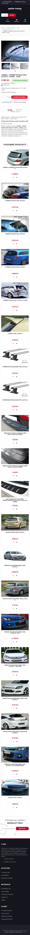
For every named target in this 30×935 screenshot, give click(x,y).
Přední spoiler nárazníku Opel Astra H (15, 566)
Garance (19, 110)
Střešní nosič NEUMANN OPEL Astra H (15, 366)
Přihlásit (23, 828)
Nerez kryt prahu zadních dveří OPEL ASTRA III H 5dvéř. (15, 433)
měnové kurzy (18, 931)
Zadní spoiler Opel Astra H (15, 532)
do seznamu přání (7, 102)
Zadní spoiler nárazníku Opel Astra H (15, 599)
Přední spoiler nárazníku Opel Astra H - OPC (15, 632)
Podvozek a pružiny (7, 878)
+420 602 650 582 (6, 1)
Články (3, 900)
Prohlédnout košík (6, 910)
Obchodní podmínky (7, 894)
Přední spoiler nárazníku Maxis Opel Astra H (15, 699)
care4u (6, 931)
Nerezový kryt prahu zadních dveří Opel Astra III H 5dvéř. (15, 466)
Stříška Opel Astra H (15, 333)
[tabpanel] (6, 66)
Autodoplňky (5, 875)
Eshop (3, 28)
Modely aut (4, 897)
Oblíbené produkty (6, 916)
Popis (10, 110)
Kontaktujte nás (5, 888)
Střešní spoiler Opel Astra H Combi (15, 300)
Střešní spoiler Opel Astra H (15, 200)
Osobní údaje (5, 891)
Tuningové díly (11, 28)
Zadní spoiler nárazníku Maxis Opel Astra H (15, 732)
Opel (18, 28)
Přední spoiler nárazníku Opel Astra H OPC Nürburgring (15, 765)
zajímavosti (11, 931)
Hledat (12, 15)
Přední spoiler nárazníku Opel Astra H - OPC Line (15, 665)
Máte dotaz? (16, 111)
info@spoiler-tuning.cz (20, 1)
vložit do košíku (19, 97)
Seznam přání (5, 913)
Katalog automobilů (6, 919)
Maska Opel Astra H (15, 797)
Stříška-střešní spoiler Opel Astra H (15, 168)
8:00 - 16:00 (5, 3)
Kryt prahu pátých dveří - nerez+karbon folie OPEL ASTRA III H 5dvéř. (15, 500)
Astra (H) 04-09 (7, 29)
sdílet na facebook (20, 102)
